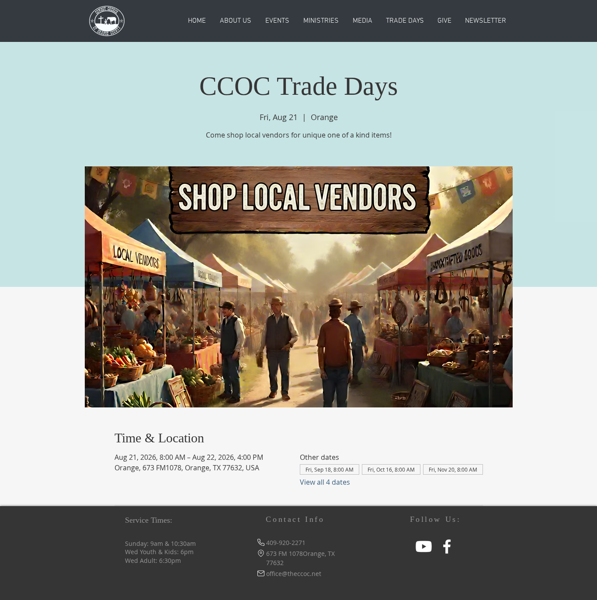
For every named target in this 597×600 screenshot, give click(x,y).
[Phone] (260, 542)
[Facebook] (446, 546)
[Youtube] (423, 546)
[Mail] (260, 573)
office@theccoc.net (293, 573)
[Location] (260, 553)
